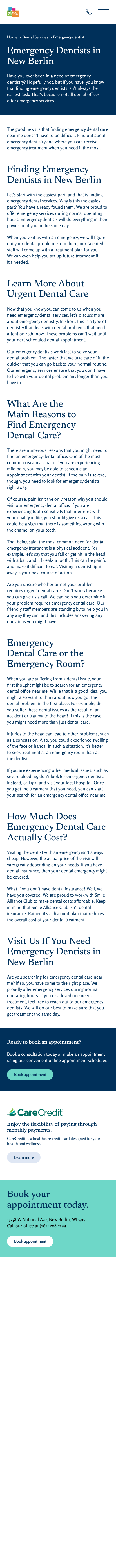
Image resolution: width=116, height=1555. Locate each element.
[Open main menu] (103, 12)
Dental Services (35, 37)
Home (12, 37)
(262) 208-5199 (53, 1225)
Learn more (24, 1157)
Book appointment (30, 1074)
